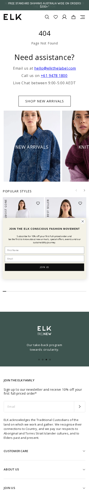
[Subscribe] (79, 406)
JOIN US (44, 267)
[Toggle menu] (82, 17)
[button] (39, 202)
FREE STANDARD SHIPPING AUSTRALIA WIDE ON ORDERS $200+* (44, 5)
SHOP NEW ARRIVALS (44, 101)
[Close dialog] (82, 221)
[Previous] (76, 190)
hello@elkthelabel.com (55, 68)
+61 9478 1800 (54, 75)
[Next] (84, 190)
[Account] (64, 17)
